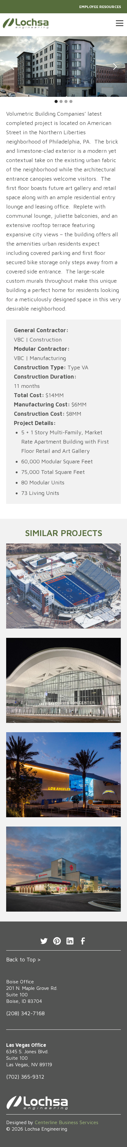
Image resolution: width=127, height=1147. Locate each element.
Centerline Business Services (66, 1122)
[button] (118, 23)
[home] (25, 23)
